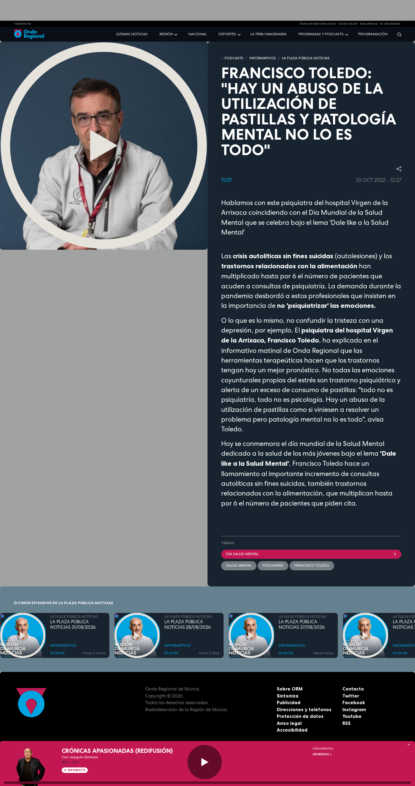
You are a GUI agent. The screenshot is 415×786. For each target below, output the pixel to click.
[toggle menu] (176, 33)
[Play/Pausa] (204, 762)
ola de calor (348, 23)
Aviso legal (289, 723)
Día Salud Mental (242, 553)
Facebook (353, 702)
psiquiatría (272, 565)
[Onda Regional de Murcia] (29, 34)
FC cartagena (390, 23)
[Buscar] (397, 34)
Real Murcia (369, 23)
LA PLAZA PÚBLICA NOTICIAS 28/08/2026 (187, 625)
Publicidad (288, 702)
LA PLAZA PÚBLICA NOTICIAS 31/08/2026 (73, 625)
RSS (346, 723)
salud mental (239, 565)
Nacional (197, 34)
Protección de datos (300, 716)
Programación (373, 34)
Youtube (352, 716)
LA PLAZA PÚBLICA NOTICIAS (306, 58)
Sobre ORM (290, 689)
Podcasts (234, 58)
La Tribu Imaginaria (268, 34)
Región (166, 34)
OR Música (321, 754)
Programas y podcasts (321, 34)
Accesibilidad (292, 730)
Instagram (354, 709)
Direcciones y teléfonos (304, 709)
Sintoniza (287, 696)
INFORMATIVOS (262, 58)
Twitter (350, 696)
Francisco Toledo (311, 565)
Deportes (227, 34)
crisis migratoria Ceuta (317, 23)
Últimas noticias (132, 34)
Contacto (353, 689)
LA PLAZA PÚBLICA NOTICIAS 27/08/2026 (302, 625)
